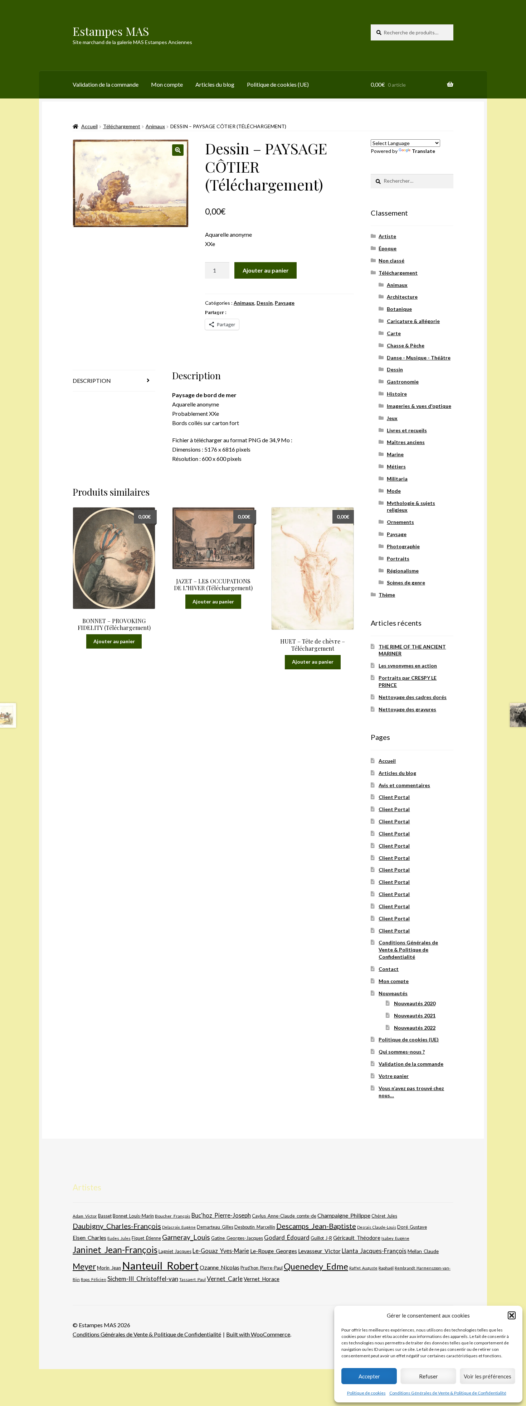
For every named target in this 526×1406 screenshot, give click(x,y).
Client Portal (394, 797)
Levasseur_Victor (319, 1250)
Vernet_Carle (225, 1278)
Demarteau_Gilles (215, 1227)
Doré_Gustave (412, 1227)
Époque (387, 248)
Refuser (428, 1376)
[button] (511, 1315)
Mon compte (167, 84)
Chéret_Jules (384, 1216)
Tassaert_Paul (192, 1279)
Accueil (89, 126)
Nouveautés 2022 (414, 1028)
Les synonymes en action (408, 666)
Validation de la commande (105, 84)
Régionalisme (403, 571)
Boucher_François (172, 1216)
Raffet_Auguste (363, 1268)
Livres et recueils (407, 430)
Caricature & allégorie (413, 321)
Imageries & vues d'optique (419, 406)
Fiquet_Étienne (146, 1238)
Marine (395, 454)
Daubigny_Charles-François (117, 1226)
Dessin (265, 303)
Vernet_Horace (261, 1279)
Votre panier (394, 1076)
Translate (423, 151)
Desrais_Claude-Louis (376, 1227)
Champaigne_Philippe (343, 1215)
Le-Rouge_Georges (273, 1250)
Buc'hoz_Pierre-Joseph (221, 1215)
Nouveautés (393, 993)
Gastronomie (403, 382)
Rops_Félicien (93, 1279)
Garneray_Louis (186, 1237)
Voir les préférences (487, 1376)
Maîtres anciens (406, 442)
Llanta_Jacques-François (374, 1251)
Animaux (155, 126)
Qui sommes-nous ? (402, 1052)
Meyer (84, 1266)
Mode (394, 491)
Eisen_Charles (89, 1237)
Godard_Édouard (287, 1237)
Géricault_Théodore (356, 1237)
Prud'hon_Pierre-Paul (261, 1268)
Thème (387, 595)
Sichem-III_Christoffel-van (142, 1278)
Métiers (396, 466)
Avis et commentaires (404, 785)
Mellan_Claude (423, 1251)
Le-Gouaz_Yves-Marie (221, 1250)
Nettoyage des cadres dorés (413, 697)
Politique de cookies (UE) (278, 84)
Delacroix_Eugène (179, 1227)
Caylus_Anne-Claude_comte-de (284, 1216)
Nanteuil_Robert (160, 1265)
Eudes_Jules (119, 1238)
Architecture (402, 297)
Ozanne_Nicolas (219, 1267)
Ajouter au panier (266, 270)
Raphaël (386, 1268)
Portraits (398, 558)
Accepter (369, 1376)
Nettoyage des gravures (407, 709)
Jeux (392, 418)
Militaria (397, 479)
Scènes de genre (406, 582)
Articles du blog (214, 84)
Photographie (403, 546)
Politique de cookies (366, 1393)
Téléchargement (121, 126)
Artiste (387, 236)
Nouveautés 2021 (414, 1015)
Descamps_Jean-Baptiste (316, 1226)
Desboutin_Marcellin (254, 1227)
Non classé (391, 260)
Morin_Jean (109, 1268)
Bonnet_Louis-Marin (133, 1216)
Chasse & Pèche (405, 345)
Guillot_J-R (321, 1238)
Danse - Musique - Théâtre (418, 358)
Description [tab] (92, 380)
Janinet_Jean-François (115, 1249)
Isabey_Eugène (395, 1238)
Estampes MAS (111, 31)
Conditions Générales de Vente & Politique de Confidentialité (447, 1393)
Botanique (399, 309)
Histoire (397, 394)
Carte (394, 333)
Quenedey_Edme (316, 1266)
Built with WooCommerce (258, 1334)
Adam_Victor (85, 1215)
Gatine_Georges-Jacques (237, 1238)
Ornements (400, 522)
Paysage (284, 303)
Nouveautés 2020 (414, 1003)
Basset (105, 1216)
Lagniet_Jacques (175, 1251)
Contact (389, 969)
